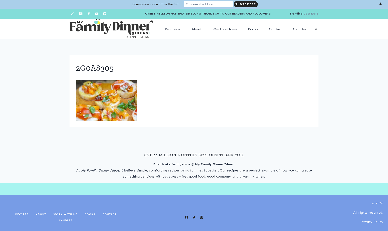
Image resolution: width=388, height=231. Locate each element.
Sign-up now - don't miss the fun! (155, 4)
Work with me (225, 29)
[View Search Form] (316, 29)
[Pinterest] (104, 13)
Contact (275, 29)
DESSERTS (310, 13)
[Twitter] (194, 217)
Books (253, 29)
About (196, 29)
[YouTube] (97, 13)
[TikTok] (73, 13)
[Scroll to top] (378, 215)
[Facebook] (88, 13)
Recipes (22, 214)
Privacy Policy (372, 222)
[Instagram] (81, 13)
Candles (299, 29)
